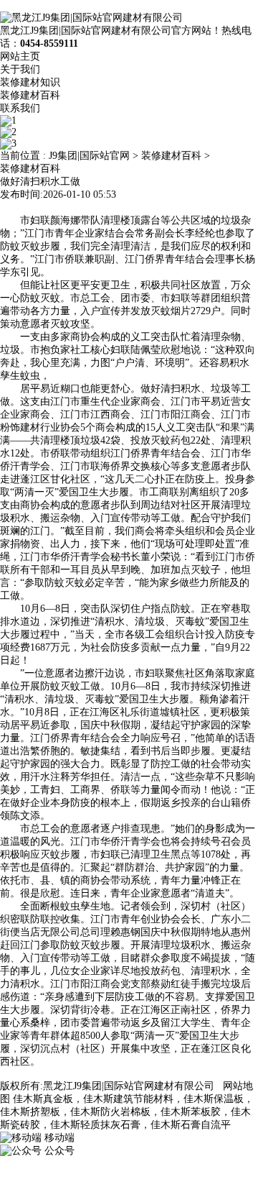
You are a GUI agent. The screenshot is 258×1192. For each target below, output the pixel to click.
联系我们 (20, 108)
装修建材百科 (30, 95)
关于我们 (20, 69)
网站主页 (20, 56)
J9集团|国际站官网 (89, 155)
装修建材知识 (30, 82)
